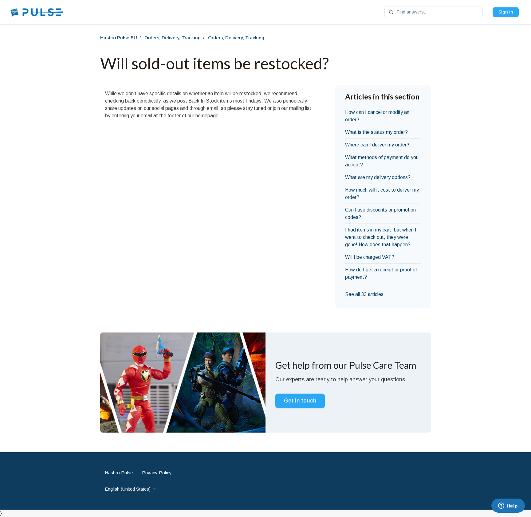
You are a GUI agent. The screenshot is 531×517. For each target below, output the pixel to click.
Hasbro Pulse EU (118, 37)
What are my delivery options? (378, 177)
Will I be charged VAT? (369, 257)
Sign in (505, 12)
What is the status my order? (376, 132)
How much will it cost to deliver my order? (382, 193)
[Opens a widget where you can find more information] (508, 506)
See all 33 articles (364, 294)
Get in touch (300, 401)
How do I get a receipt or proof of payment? (381, 273)
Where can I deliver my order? (377, 144)
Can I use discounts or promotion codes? (380, 213)
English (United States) (128, 489)
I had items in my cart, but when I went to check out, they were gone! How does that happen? (380, 237)
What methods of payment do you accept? (382, 161)
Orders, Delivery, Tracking (172, 37)
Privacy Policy (157, 472)
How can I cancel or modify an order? (377, 116)
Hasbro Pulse (119, 472)
